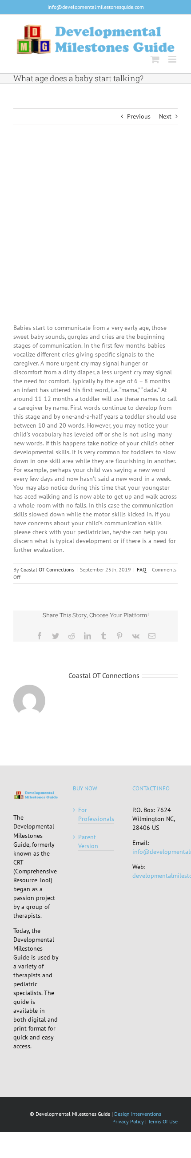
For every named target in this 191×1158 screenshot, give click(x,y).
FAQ (141, 569)
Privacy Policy (128, 1121)
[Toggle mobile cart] (155, 59)
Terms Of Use (163, 1121)
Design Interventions (137, 1113)
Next (165, 116)
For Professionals (96, 814)
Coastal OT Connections (47, 569)
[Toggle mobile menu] (173, 59)
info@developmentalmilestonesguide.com (96, 7)
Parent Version (88, 841)
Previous (139, 116)
